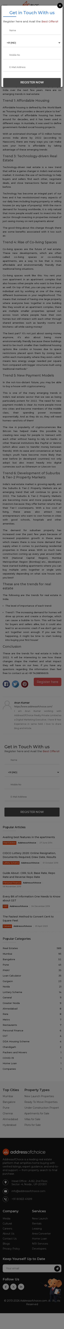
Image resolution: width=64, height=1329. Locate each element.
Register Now (32, 82)
